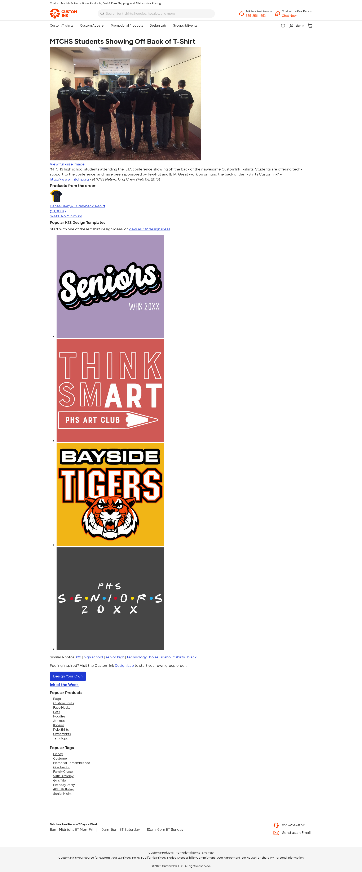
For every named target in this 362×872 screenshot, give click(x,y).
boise (154, 657)
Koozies (58, 725)
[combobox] (156, 13)
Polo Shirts (61, 729)
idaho (166, 657)
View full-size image (67, 164)
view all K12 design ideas (149, 229)
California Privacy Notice (159, 857)
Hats (56, 712)
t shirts (179, 657)
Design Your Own (68, 676)
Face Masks (61, 707)
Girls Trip (59, 780)
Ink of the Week (64, 684)
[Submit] (102, 13)
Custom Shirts (63, 703)
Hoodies (59, 716)
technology (137, 657)
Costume (60, 758)
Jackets (59, 721)
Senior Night (62, 794)
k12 (78, 657)
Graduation (61, 767)
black (192, 657)
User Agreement (228, 857)
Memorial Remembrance (71, 763)
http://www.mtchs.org (69, 179)
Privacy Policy (131, 857)
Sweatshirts (62, 734)
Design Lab (124, 665)
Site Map (208, 852)
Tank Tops (60, 738)
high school (93, 657)
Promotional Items (187, 852)
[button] (297, 16)
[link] (63, 14)
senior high (115, 657)
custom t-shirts (109, 857)
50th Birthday (63, 776)
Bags (57, 699)
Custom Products (161, 852)
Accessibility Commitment (196, 857)
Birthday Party (64, 785)
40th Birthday (63, 789)
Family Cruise (63, 772)
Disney (58, 754)
